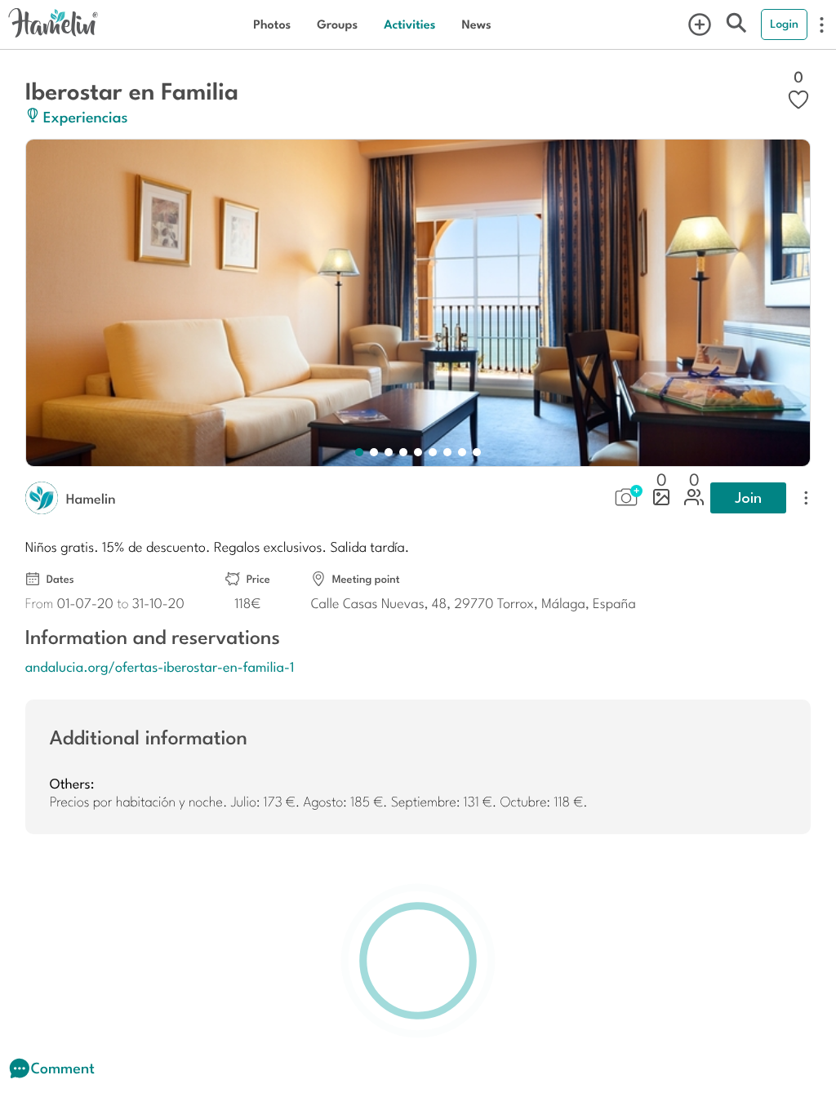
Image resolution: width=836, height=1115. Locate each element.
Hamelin (91, 498)
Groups (337, 24)
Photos (272, 24)
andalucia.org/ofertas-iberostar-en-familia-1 (160, 666)
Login (784, 23)
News (476, 24)
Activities (409, 24)
